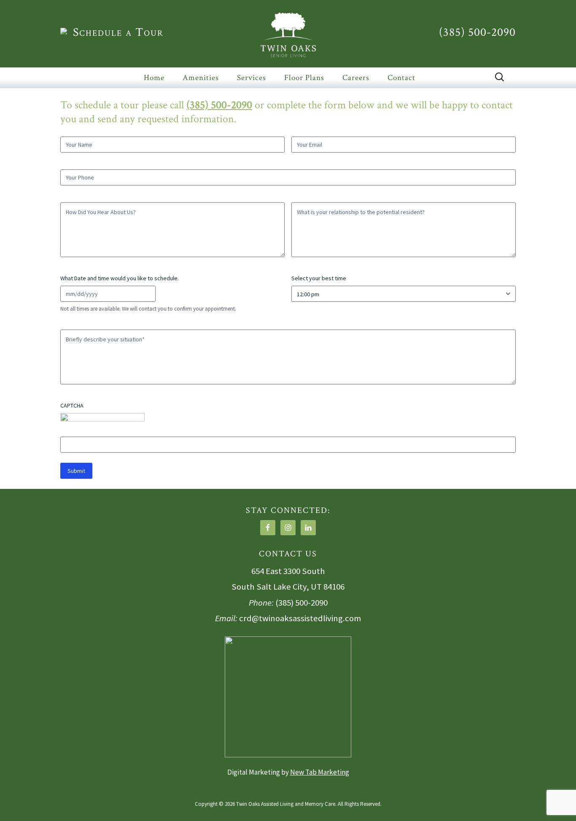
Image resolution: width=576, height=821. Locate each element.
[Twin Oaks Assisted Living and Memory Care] (288, 34)
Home (154, 77)
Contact (401, 77)
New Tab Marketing (319, 772)
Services (251, 77)
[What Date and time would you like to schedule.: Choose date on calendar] (148, 293)
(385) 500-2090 (477, 32)
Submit (76, 471)
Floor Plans (304, 77)
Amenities (201, 77)
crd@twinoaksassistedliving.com (300, 618)
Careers (355, 77)
